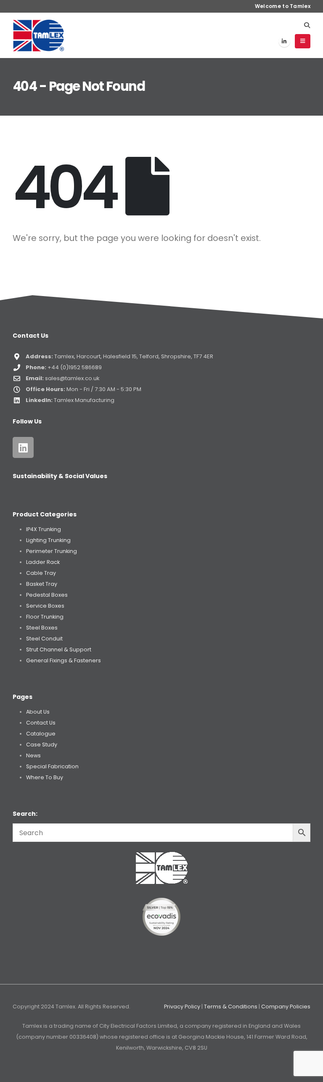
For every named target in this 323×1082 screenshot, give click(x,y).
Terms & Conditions (230, 1006)
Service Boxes (45, 605)
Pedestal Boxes (47, 594)
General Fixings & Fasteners (63, 660)
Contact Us (41, 722)
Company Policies (285, 1006)
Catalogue (41, 733)
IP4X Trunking (43, 529)
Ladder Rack (43, 562)
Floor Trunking (45, 616)
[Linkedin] (23, 447)
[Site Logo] (38, 35)
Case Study (41, 744)
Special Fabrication (52, 766)
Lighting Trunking (48, 540)
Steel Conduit (44, 638)
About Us (38, 711)
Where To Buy (44, 777)
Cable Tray (41, 573)
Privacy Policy (182, 1006)
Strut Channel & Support (58, 649)
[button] (306, 25)
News (33, 755)
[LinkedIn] (284, 41)
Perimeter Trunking (51, 551)
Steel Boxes (42, 627)
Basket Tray (41, 583)
